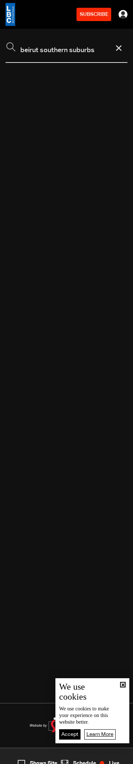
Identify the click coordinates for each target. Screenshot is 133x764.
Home (14, 758)
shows (97, 758)
